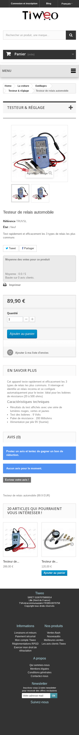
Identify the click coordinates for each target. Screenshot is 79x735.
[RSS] (52, 708)
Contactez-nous (39, 676)
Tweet (12, 248)
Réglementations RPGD (25, 643)
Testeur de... (11, 561)
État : (6, 227)
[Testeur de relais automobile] (20, 193)
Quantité (12, 313)
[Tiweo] (39, 15)
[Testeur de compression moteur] (59, 539)
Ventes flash (53, 632)
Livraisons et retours (25, 632)
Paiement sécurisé (25, 636)
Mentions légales (39, 668)
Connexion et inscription (24, 3)
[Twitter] (33, 708)
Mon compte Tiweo (25, 640)
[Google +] (39, 708)
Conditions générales (39, 672)
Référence (9, 221)
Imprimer (15, 284)
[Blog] (46, 708)
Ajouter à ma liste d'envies (31, 352)
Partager (28, 248)
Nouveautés (53, 636)
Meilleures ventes (53, 640)
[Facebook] (26, 708)
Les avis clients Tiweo (54, 643)
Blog (48, 3)
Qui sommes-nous (40, 665)
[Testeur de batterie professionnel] (20, 539)
